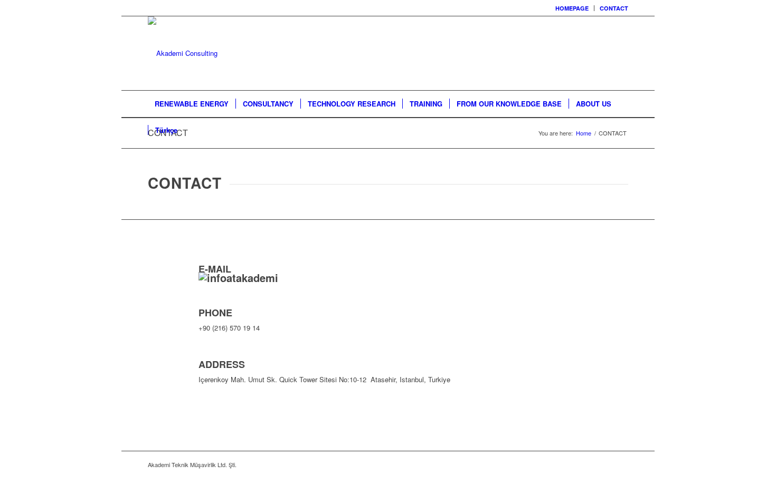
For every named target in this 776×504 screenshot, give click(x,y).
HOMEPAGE (572, 8)
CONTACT (614, 8)
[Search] (621, 130)
